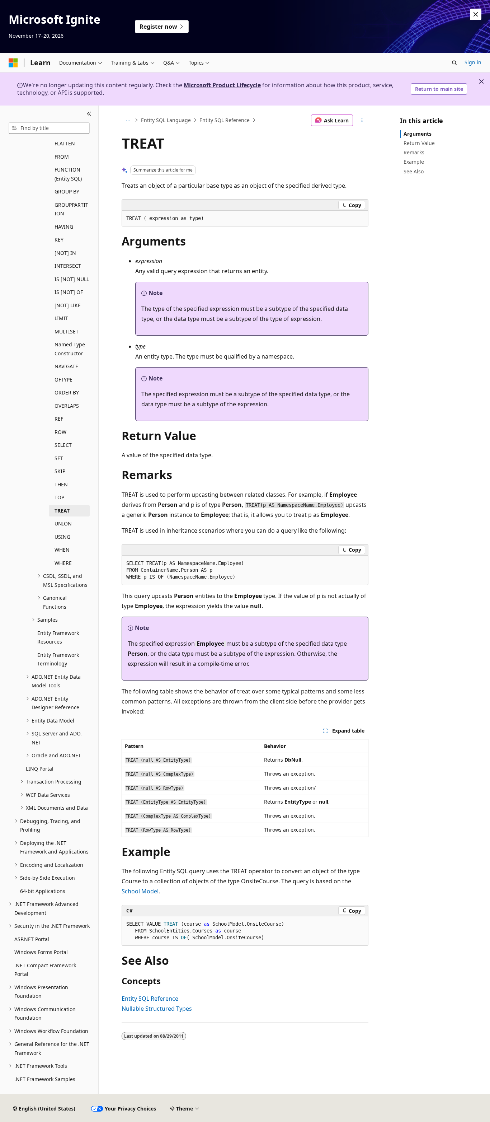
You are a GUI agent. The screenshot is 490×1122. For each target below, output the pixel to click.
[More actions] (362, 120)
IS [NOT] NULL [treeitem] (72, 279)
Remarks (414, 152)
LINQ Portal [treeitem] (39, 768)
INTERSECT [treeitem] (68, 265)
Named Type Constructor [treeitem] (70, 349)
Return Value (419, 143)
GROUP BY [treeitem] (67, 191)
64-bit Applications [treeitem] (42, 891)
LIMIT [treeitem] (61, 318)
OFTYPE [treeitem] (63, 379)
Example (414, 161)
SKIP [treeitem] (60, 471)
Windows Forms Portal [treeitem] (41, 952)
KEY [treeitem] (59, 239)
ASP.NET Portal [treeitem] (31, 939)
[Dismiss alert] (475, 14)
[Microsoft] (13, 62)
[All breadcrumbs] (128, 120)
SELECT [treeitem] (63, 444)
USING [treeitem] (62, 536)
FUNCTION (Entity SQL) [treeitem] (68, 174)
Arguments (418, 133)
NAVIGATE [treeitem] (66, 366)
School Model (140, 891)
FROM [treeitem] (62, 156)
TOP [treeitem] (59, 497)
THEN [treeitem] (61, 484)
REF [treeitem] (59, 418)
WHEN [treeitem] (62, 549)
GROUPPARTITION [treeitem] (71, 209)
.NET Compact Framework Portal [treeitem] (45, 970)
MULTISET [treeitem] (67, 331)
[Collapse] (89, 114)
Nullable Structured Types (157, 1009)
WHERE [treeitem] (63, 563)
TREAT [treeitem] (62, 510)
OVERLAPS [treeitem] (67, 405)
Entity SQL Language (166, 120)
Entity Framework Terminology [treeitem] (58, 659)
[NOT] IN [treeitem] (65, 252)
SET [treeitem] (59, 458)
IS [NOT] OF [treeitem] (69, 292)
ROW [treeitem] (60, 432)
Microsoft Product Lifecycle (222, 85)
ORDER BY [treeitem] (67, 392)
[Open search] (454, 62)
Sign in (473, 62)
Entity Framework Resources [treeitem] (58, 637)
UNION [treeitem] (63, 523)
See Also (414, 171)
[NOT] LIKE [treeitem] (68, 305)
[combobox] (49, 128)
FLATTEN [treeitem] (65, 143)
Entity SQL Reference (224, 120)
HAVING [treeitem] (64, 226)
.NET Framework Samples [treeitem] (44, 1079)
